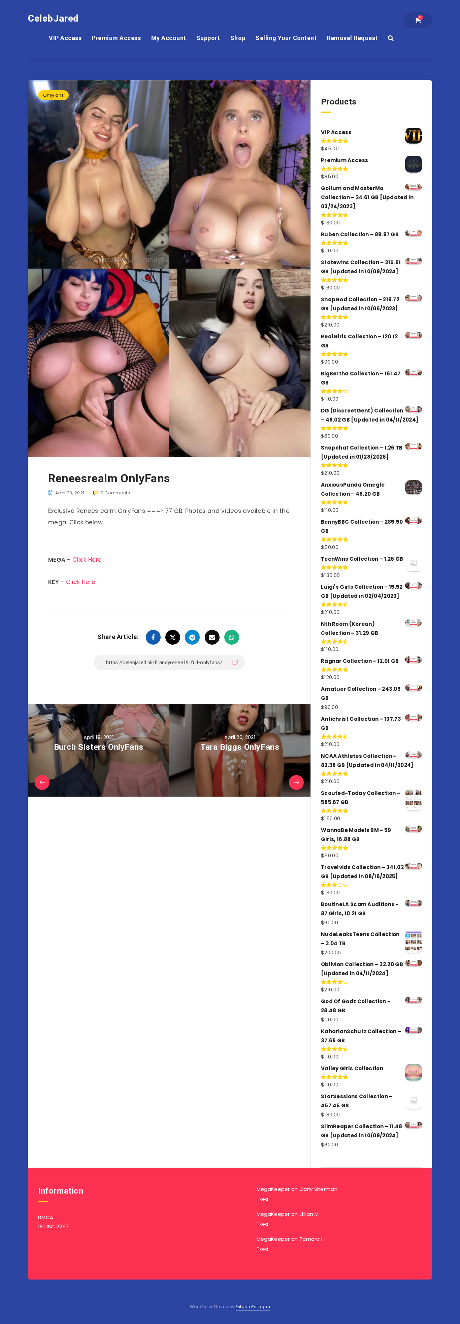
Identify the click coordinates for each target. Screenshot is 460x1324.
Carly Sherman (318, 1189)
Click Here (87, 560)
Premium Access (116, 37)
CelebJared (53, 18)
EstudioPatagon (253, 1307)
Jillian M (309, 1214)
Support (208, 37)
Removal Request (352, 37)
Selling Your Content (286, 37)
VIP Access (65, 37)
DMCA (45, 1217)
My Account (168, 37)
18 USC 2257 (53, 1226)
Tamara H (312, 1238)
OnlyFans (53, 95)
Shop (237, 37)
